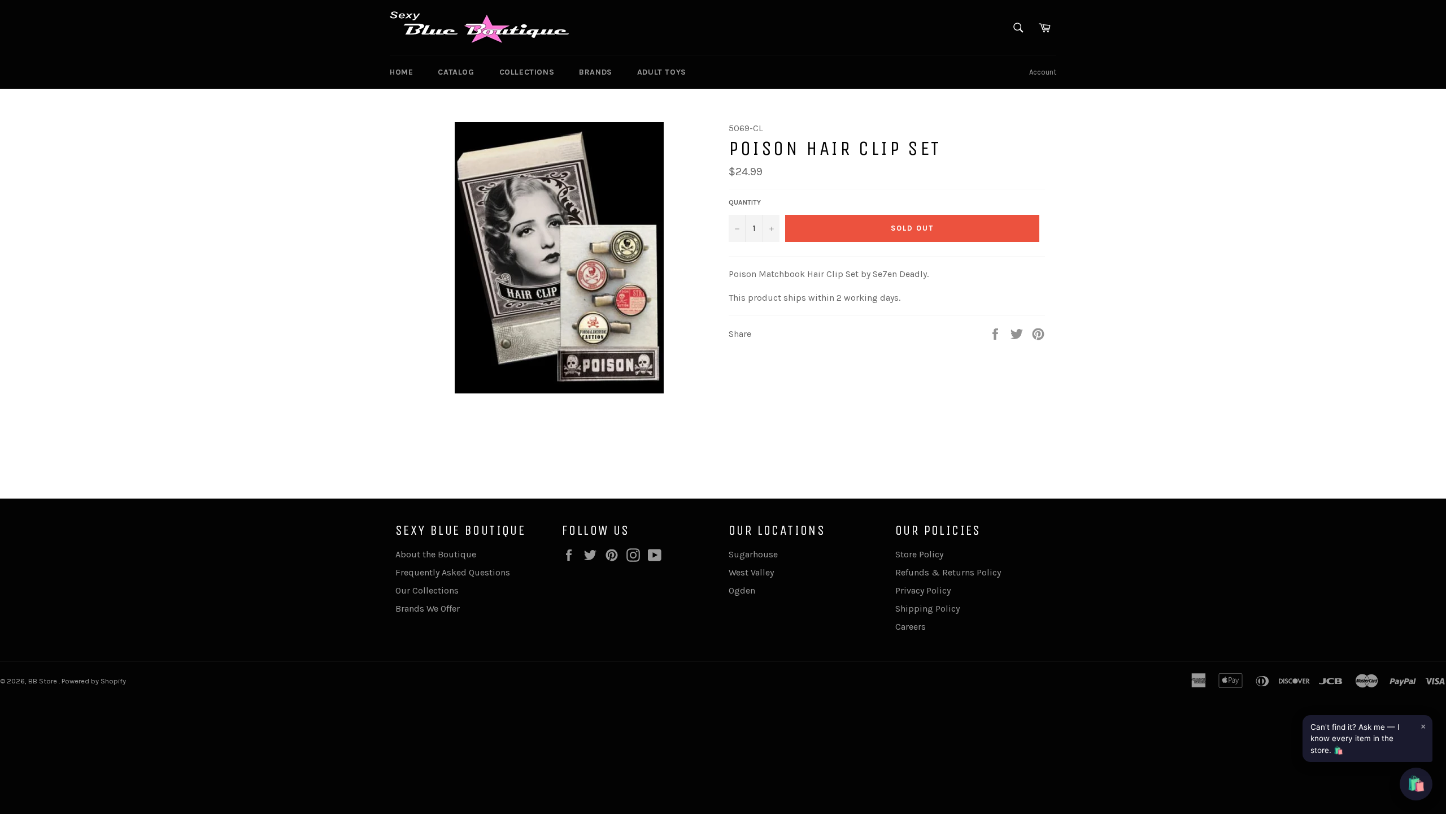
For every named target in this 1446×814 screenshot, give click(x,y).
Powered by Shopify (94, 681)
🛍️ (1416, 784)
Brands (595, 72)
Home (401, 72)
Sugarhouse (753, 554)
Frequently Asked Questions (452, 572)
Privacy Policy (923, 590)
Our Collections (427, 590)
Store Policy (919, 554)
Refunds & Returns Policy (948, 572)
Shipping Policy (927, 608)
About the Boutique (435, 554)
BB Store (43, 681)
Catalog (456, 72)
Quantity (745, 202)
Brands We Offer (427, 608)
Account (1042, 72)
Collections (527, 72)
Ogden (742, 590)
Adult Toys (661, 72)
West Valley (751, 572)
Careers (910, 626)
